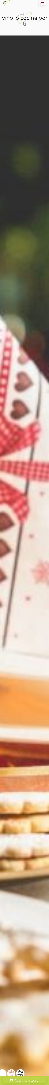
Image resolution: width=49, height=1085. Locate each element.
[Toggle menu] (42, 3)
